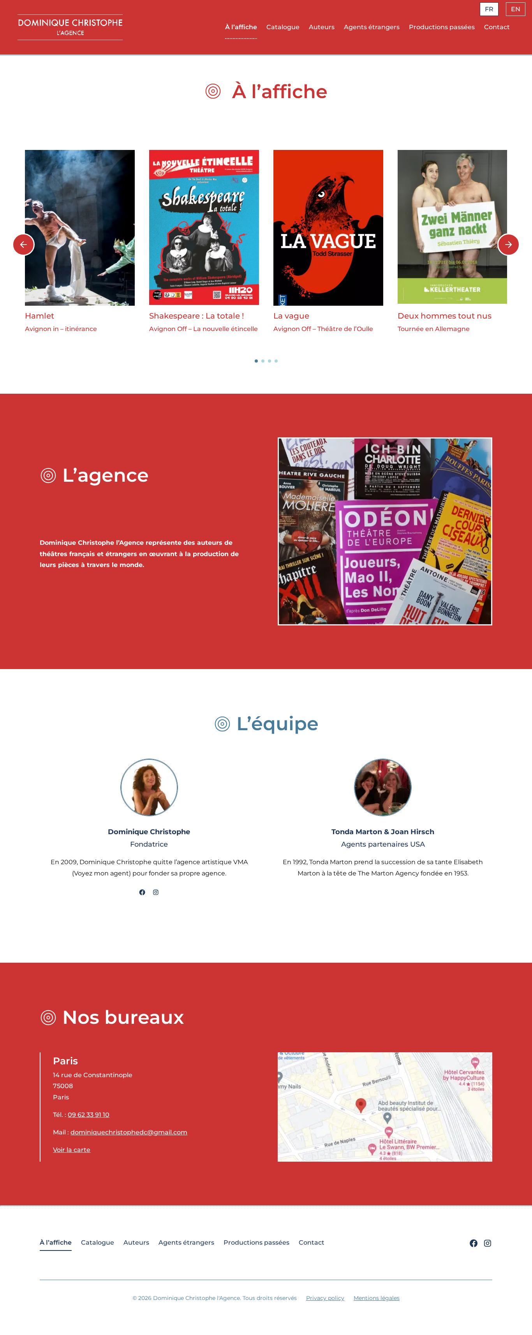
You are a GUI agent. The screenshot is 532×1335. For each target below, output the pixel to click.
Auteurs (322, 27)
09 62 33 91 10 (88, 1114)
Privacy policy (325, 1298)
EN (515, 9)
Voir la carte (71, 1150)
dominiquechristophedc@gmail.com (128, 1132)
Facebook (142, 893)
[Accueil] (70, 27)
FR (489, 9)
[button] (256, 361)
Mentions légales (377, 1298)
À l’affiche (241, 27)
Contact (497, 27)
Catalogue (282, 27)
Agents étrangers (372, 27)
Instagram (155, 893)
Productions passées (442, 27)
